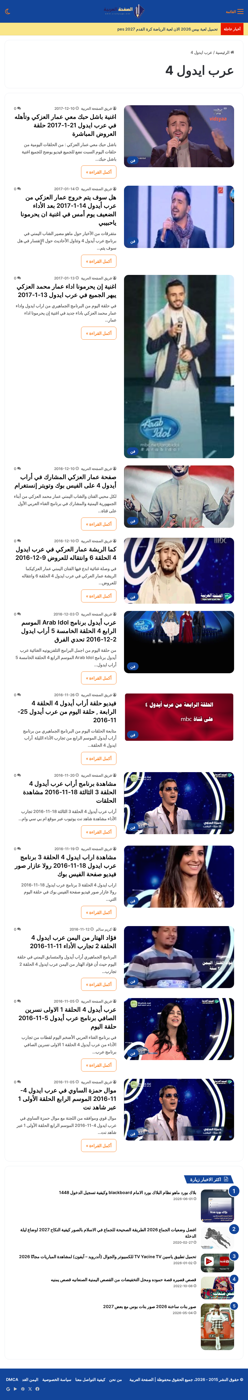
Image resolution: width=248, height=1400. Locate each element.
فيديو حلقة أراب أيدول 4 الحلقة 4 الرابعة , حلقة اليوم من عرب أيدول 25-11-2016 (67, 712)
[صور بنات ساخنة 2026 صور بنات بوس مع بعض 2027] (217, 1327)
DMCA (12, 1379)
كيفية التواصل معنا (90, 1379)
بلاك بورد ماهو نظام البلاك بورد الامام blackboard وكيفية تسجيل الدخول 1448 (127, 1192)
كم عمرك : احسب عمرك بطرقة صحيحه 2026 (180, 29)
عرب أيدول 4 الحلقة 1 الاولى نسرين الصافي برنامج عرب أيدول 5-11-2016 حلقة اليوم (67, 1018)
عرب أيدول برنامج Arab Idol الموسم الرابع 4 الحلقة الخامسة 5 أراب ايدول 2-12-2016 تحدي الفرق (68, 631)
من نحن (115, 1379)
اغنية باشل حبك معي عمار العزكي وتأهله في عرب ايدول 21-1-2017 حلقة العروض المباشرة (65, 125)
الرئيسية (223, 52)
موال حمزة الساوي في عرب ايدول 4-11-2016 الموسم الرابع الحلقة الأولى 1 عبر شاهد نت (67, 1099)
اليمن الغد (30, 1379)
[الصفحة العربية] (124, 11)
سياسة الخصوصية (56, 1379)
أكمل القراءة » (99, 172)
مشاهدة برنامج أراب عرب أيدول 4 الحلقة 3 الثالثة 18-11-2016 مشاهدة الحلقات (69, 792)
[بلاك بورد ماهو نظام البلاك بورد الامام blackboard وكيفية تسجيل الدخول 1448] (217, 1206)
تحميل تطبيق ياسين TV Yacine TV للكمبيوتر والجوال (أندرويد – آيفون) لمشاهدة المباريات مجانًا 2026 (107, 1256)
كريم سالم (104, 929)
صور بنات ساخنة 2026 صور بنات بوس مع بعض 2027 (149, 1306)
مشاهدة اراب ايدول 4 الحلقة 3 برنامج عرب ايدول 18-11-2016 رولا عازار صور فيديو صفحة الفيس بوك (65, 865)
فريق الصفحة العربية (96, 108)
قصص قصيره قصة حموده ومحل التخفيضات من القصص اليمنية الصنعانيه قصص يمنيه (123, 1279)
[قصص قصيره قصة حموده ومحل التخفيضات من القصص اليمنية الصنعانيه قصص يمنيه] (217, 1288)
